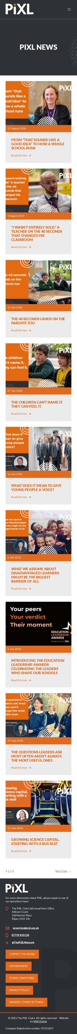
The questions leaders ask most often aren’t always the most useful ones (36, 756)
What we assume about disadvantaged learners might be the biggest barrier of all (35, 575)
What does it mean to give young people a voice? (36, 487)
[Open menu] (69, 9)
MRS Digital (40, 1021)
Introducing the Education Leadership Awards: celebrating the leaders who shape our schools (37, 666)
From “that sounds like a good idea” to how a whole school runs (37, 144)
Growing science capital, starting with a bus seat (35, 841)
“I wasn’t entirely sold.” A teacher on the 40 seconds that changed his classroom (36, 233)
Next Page (63, 871)
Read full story (19, 155)
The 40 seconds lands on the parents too (38, 321)
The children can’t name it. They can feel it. (36, 404)
